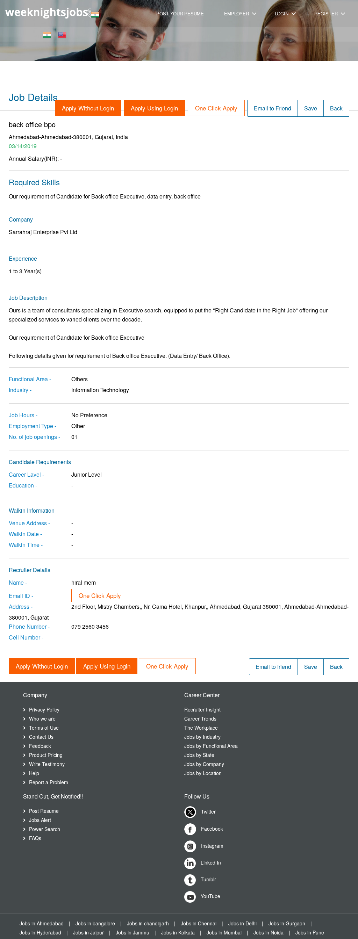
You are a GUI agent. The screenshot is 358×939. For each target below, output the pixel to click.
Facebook (211, 828)
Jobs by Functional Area (211, 745)
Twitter (208, 811)
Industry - (20, 390)
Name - (18, 582)
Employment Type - (32, 426)
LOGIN (282, 13)
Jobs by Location (203, 773)
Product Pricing (46, 754)
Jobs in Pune (309, 932)
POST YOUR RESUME (180, 13)
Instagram (211, 845)
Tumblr (207, 879)
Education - (23, 485)
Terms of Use (44, 727)
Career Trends (200, 718)
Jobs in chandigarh (148, 923)
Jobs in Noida (268, 932)
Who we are (42, 718)
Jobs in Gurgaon (286, 923)
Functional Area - (30, 379)
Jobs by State (199, 754)
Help (34, 773)
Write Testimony (47, 763)
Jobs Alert (40, 819)
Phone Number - (29, 626)
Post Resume (44, 810)
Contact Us (41, 736)
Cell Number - (26, 637)
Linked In (210, 862)
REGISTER (326, 13)
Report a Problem (48, 782)
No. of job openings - (34, 437)
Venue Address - (29, 523)
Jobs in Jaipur (88, 932)
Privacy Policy (44, 709)
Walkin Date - (25, 534)
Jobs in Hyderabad (40, 932)
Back (336, 108)
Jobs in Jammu (132, 932)
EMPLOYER (237, 13)
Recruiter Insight (202, 709)
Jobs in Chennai (198, 923)
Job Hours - (23, 415)
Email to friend (273, 667)
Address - (21, 606)
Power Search (44, 828)
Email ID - (21, 596)
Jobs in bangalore (95, 923)
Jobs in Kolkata (178, 932)
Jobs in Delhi (242, 923)
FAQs (35, 838)
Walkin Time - (26, 545)
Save (310, 108)
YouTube (209, 896)
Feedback (40, 745)
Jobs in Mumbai (224, 932)
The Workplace (201, 727)
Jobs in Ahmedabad (42, 923)
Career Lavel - (26, 474)
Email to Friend (272, 108)
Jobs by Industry (202, 736)
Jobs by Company (204, 763)
